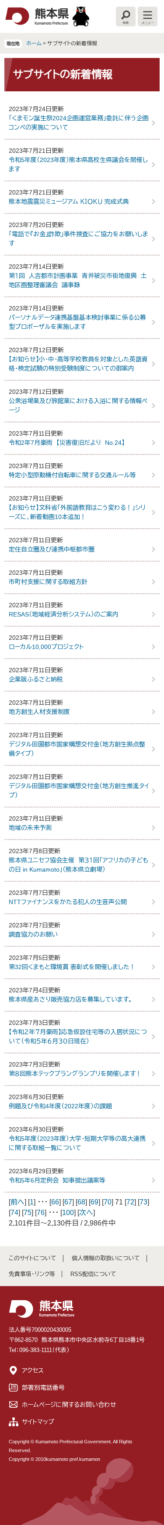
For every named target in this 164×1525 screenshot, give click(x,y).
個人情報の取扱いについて (106, 1258)
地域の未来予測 (30, 827)
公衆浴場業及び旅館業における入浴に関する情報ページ (78, 405)
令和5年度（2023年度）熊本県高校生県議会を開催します (78, 164)
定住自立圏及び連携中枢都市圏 (51, 549)
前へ (17, 1202)
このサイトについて (32, 1258)
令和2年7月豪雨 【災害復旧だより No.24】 (67, 442)
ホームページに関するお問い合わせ (69, 1404)
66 (55, 1202)
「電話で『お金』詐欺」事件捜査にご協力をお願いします (78, 239)
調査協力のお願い (33, 934)
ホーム (34, 43)
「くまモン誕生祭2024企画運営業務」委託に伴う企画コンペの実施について (79, 123)
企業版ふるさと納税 (36, 679)
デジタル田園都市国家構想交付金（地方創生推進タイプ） (79, 790)
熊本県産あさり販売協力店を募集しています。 (70, 999)
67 (68, 1202)
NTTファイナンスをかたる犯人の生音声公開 (68, 901)
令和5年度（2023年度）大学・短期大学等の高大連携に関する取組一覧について (77, 1143)
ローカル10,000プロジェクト (46, 646)
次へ (86, 1212)
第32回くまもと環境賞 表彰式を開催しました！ (72, 966)
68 (81, 1202)
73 (143, 1202)
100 (68, 1212)
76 (41, 1212)
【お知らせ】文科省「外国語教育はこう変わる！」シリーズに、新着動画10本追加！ (77, 512)
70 (108, 1202)
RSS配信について (93, 1274)
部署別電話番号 (43, 1387)
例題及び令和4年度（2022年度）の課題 (60, 1106)
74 (14, 1212)
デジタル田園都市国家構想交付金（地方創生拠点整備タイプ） (77, 749)
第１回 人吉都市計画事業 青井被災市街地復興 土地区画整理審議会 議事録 (78, 280)
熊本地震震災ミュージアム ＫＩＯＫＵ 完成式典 (69, 201)
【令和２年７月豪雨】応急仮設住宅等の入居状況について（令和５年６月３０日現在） (78, 1036)
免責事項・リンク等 (32, 1274)
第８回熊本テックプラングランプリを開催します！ (75, 1073)
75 (27, 1212)
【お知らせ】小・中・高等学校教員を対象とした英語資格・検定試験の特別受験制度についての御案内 (78, 364)
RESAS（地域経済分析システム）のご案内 (64, 614)
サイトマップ (38, 1421)
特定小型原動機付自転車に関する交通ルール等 (72, 475)
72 (130, 1202)
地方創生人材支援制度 (39, 711)
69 (94, 1202)
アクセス (33, 1370)
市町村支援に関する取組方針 (48, 581)
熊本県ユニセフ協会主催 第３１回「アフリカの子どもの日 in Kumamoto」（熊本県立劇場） (78, 865)
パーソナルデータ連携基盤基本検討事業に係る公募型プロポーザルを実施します (77, 322)
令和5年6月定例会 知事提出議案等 (57, 1180)
